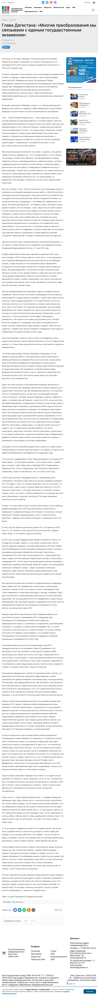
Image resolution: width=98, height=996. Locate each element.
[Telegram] (47, 2)
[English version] (94, 2)
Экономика (38, 7)
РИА (73, 7)
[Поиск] (93, 10)
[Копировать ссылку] (33, 910)
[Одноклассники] (51, 2)
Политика (28, 7)
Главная (4, 20)
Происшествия (58, 7)
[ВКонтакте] (43, 2)
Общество (47, 7)
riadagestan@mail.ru (79, 945)
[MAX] (55, 2)
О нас (4, 2)
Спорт (68, 7)
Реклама (11, 2)
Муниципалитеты (31, 11)
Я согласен (89, 991)
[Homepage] (12, 10)
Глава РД (12, 20)
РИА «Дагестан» (17, 902)
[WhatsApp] (24, 910)
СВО (41, 11)
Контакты (87, 2)
